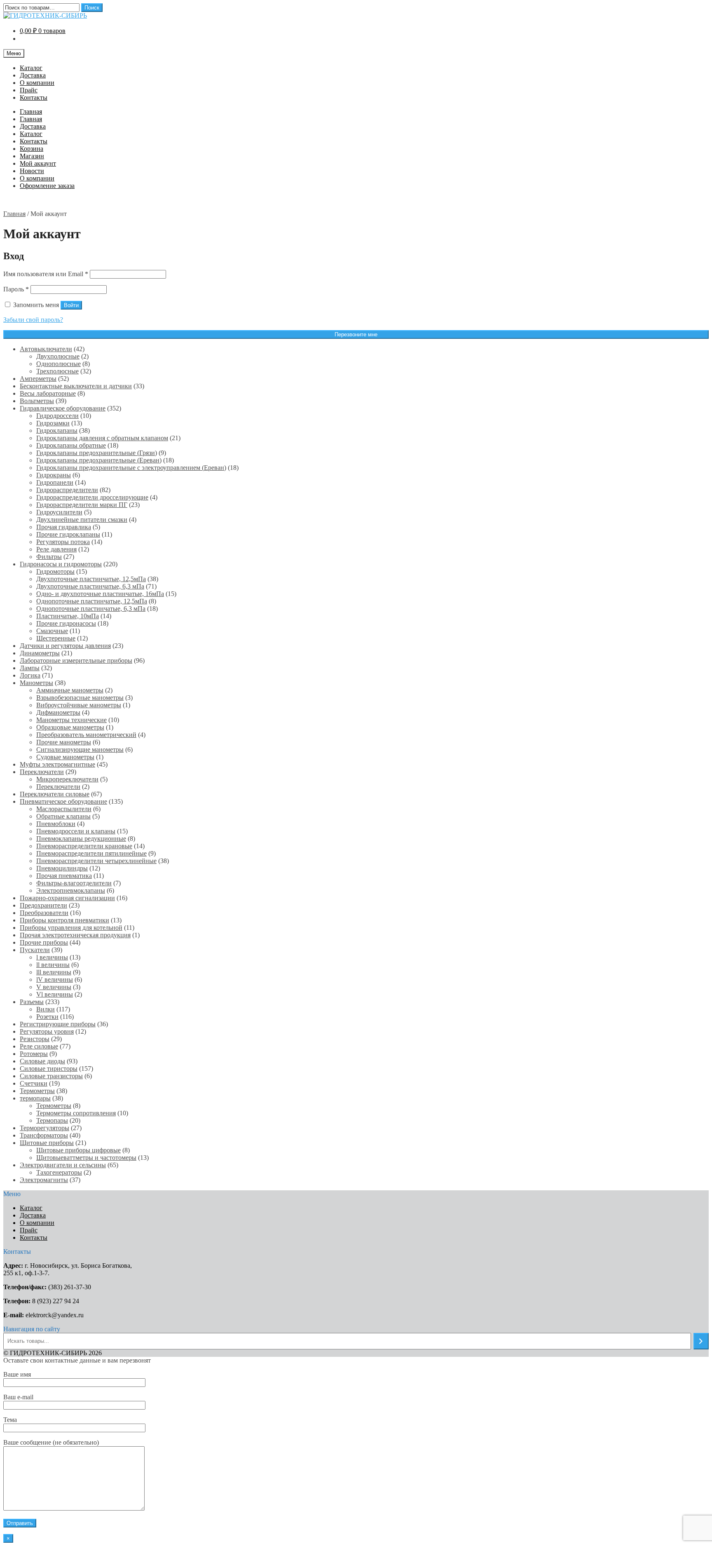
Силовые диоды (42, 1061)
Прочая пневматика (64, 875)
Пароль (16, 289)
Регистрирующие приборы (58, 1024)
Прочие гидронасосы (66, 623)
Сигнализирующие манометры (80, 749)
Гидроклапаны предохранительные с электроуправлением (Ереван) (131, 467)
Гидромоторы (55, 571)
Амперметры (38, 378)
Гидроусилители (59, 512)
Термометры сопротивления (76, 1113)
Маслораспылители (63, 808)
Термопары (52, 1120)
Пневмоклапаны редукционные (81, 838)
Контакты (33, 97)
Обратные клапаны (63, 816)
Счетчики (33, 1083)
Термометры (37, 1090)
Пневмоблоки (55, 823)
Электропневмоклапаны (70, 890)
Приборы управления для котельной (71, 927)
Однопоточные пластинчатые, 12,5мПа (91, 601)
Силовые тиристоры (48, 1068)
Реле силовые (39, 1046)
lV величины (54, 979)
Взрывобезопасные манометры (80, 697)
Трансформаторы (44, 1135)
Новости (32, 170)
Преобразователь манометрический (86, 734)
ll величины (53, 964)
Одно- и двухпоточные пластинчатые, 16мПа (100, 593)
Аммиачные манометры (69, 690)
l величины (52, 957)
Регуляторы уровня (47, 1031)
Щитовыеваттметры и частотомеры (86, 1157)
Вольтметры (37, 400)
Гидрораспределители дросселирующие (92, 497)
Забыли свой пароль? (33, 319)
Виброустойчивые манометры (78, 704)
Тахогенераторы (59, 1172)
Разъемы (32, 1001)
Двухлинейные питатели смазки (81, 519)
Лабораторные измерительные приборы (76, 660)
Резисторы (34, 1038)
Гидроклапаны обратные (71, 445)
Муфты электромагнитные (57, 764)
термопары (35, 1098)
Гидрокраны (53, 475)
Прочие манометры (63, 742)
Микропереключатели (67, 779)
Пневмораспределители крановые (84, 845)
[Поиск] (701, 1341)
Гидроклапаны (56, 430)
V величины (53, 986)
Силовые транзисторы (51, 1075)
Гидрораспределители (67, 489)
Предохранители (43, 905)
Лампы (30, 667)
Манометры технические (71, 719)
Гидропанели (54, 482)
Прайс (28, 90)
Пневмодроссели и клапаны (75, 831)
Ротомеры (34, 1053)
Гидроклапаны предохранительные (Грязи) (96, 452)
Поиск (91, 8)
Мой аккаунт (38, 163)
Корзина (31, 148)
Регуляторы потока (63, 541)
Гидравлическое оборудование (62, 408)
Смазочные (52, 630)
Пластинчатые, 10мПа (67, 615)
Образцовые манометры (70, 727)
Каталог (31, 67)
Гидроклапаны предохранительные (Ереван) (99, 460)
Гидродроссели (57, 415)
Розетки (47, 1016)
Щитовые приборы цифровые (78, 1150)
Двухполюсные (58, 356)
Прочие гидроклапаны (68, 534)
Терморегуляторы (44, 1127)
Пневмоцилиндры (62, 868)
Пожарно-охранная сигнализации (67, 897)
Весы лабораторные (48, 393)
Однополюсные (58, 363)
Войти (71, 305)
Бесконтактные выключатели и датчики (76, 385)
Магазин (32, 156)
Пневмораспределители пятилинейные (91, 853)
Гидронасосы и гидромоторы (61, 564)
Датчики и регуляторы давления (65, 645)
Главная (31, 111)
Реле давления (56, 549)
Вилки (45, 1009)
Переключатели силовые (54, 794)
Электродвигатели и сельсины (63, 1164)
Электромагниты (44, 1179)
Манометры (36, 682)
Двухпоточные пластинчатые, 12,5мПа (91, 578)
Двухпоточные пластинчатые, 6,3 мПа (90, 586)
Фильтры (49, 556)
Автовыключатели (46, 348)
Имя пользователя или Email (45, 273)
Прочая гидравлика (63, 526)
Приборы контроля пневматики (64, 920)
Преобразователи (44, 912)
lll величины (53, 972)
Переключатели (42, 771)
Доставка (33, 75)
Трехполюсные (57, 371)
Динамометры (40, 653)
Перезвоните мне (356, 334)
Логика (30, 675)
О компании (37, 82)
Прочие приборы (44, 942)
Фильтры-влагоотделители (74, 883)
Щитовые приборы (47, 1142)
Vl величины (54, 994)
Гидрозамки (53, 423)
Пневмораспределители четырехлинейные (96, 860)
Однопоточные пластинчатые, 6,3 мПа (90, 608)
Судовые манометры (65, 756)
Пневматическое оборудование (63, 801)
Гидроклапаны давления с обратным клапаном (102, 437)
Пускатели (35, 949)
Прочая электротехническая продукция (75, 934)
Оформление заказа (47, 185)
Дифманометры (58, 712)
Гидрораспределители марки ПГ (81, 504)
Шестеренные (55, 638)
